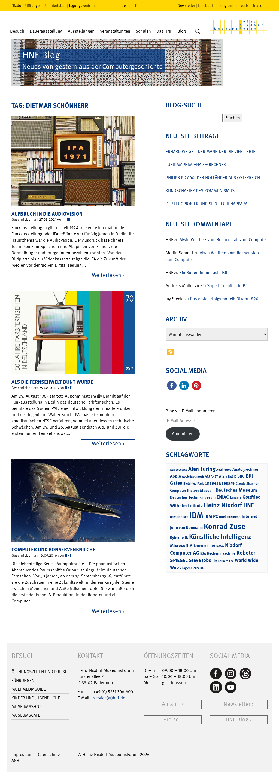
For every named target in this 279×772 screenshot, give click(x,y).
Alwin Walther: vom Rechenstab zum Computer (223, 239)
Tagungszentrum (82, 5)
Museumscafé (25, 715)
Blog (181, 31)
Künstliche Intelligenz (220, 536)
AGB (15, 760)
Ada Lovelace (178, 470)
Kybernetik (179, 537)
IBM (196, 515)
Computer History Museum (192, 490)
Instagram (224, 5)
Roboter (245, 552)
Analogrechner (245, 469)
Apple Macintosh (193, 477)
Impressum (21, 754)
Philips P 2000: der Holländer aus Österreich (213, 177)
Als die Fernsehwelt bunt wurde (52, 382)
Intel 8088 (234, 517)
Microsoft (179, 545)
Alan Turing (201, 468)
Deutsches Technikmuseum (193, 497)
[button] (172, 385)
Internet (249, 516)
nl (142, 5)
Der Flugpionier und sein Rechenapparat (207, 204)
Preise (171, 719)
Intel (222, 517)
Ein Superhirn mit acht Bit (203, 272)
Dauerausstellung (46, 31)
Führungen (22, 680)
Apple (175, 476)
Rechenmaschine (221, 553)
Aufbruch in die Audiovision (47, 213)
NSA (203, 554)
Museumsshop (26, 706)
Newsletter (186, 5)
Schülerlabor (55, 5)
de (124, 5)
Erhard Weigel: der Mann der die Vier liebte (210, 151)
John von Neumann (186, 527)
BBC (241, 476)
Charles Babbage (220, 483)
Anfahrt (171, 704)
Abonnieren (182, 433)
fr (136, 5)
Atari (223, 476)
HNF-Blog (237, 719)
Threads (242, 5)
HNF (67, 219)
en (130, 5)
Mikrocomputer (202, 545)
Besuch (17, 31)
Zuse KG (198, 568)
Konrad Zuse (224, 526)
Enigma (235, 497)
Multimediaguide (28, 689)
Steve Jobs (200, 560)
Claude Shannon (247, 483)
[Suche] (197, 31)
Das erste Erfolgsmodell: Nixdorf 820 (224, 299)
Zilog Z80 (186, 568)
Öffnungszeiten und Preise (39, 672)
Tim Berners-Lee (223, 561)
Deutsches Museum (236, 490)
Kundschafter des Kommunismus (200, 190)
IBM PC (211, 516)
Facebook (206, 5)
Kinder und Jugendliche (35, 698)
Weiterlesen (106, 275)
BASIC (232, 477)
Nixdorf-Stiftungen (26, 5)
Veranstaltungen (115, 31)
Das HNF (164, 31)
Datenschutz (48, 754)
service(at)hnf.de (109, 698)
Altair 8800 (223, 470)
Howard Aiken (179, 517)
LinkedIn (258, 5)
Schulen (143, 31)
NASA (220, 546)
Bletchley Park (193, 483)
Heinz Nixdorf (223, 505)
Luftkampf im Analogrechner (196, 164)
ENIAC (223, 497)
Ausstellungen (81, 31)
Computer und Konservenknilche (53, 549)
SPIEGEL (179, 560)
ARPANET (211, 476)
